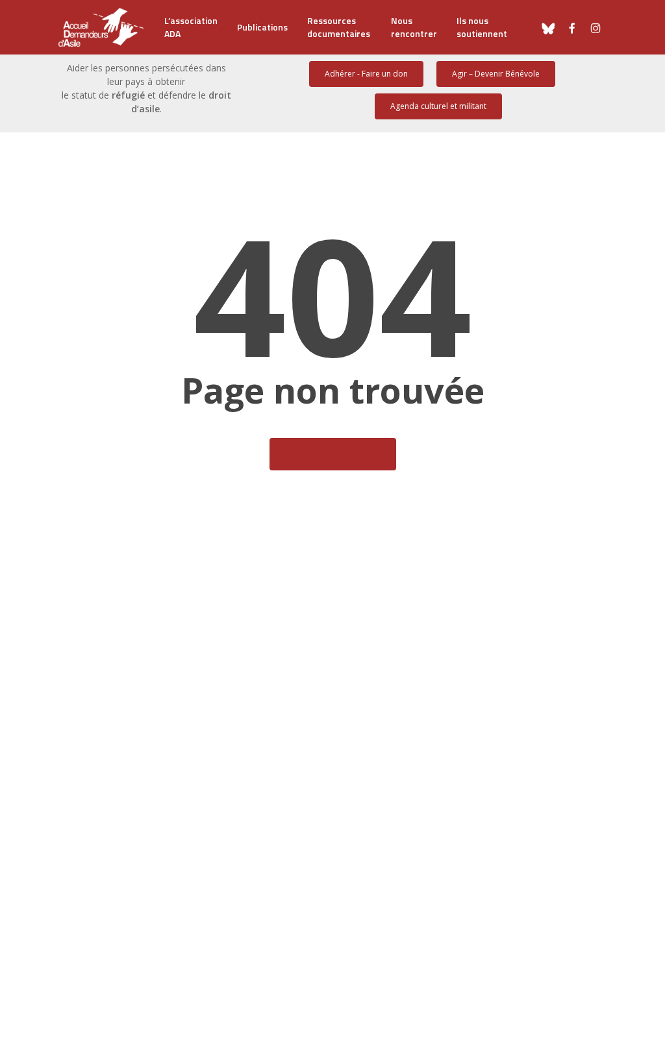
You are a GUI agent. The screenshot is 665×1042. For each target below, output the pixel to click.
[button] (366, 74)
